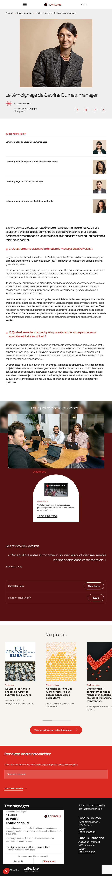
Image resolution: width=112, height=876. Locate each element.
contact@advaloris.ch (90, 808)
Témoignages (16, 805)
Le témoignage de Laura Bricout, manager (26, 141)
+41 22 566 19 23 (87, 832)
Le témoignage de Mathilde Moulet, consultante (29, 201)
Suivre (96, 597)
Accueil (9, 13)
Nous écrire (94, 586)
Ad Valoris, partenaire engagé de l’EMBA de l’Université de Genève (18, 691)
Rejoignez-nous (24, 13)
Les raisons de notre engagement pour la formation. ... (19, 703)
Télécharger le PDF (47, 515)
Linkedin (100, 805)
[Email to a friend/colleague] (95, 110)
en (85, 4)
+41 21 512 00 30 (86, 852)
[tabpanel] (20, 675)
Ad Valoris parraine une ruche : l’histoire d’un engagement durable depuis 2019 (59, 693)
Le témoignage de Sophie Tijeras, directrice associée (32, 161)
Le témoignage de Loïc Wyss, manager (25, 181)
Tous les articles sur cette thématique (53, 730)
